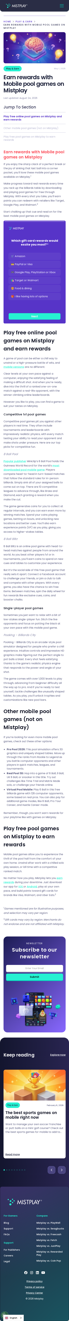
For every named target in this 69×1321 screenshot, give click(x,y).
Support (8, 1228)
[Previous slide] (51, 1170)
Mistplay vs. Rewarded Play (49, 1253)
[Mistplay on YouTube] (43, 1273)
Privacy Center (34, 1292)
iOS (20, 886)
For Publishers (12, 1249)
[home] (16, 5)
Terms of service (34, 1287)
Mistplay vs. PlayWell (48, 1222)
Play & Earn (24, 21)
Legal (7, 1261)
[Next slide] (62, 1170)
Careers (8, 1255)
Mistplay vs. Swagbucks (50, 1228)
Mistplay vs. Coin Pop (48, 1260)
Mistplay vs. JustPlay (48, 1246)
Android (32, 886)
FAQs (7, 1234)
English (13, 1317)
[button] (62, 6)
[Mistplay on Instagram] (32, 1273)
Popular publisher (15, 461)
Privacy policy (34, 1281)
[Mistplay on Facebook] (26, 1273)
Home (7, 21)
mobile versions (14, 367)
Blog (6, 1222)
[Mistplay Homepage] (24, 1202)
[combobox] (13, 1318)
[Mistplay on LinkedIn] (37, 1273)
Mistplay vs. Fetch (46, 1240)
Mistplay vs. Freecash (48, 1234)
